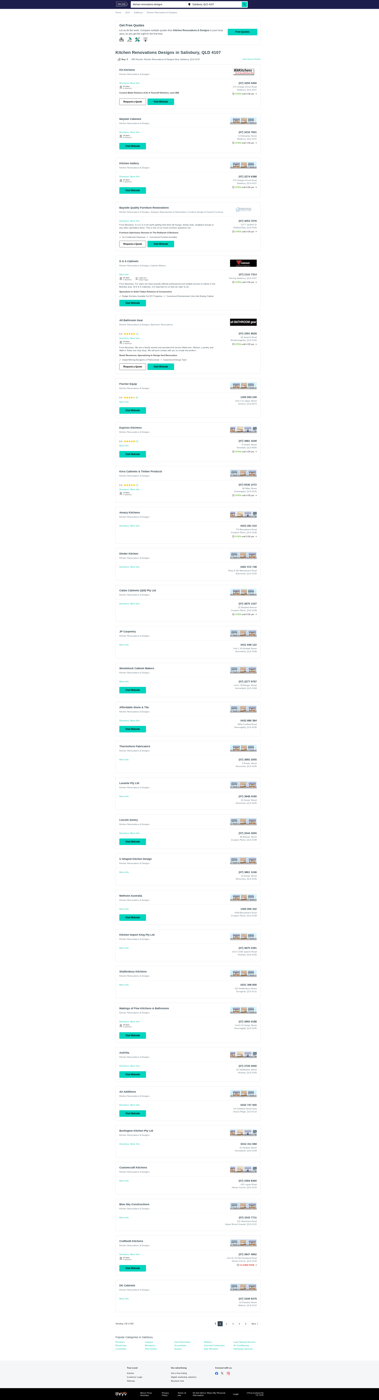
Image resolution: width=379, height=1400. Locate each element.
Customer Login (134, 1377)
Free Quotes (242, 32)
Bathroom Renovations (162, 324)
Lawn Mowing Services (244, 1342)
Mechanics (150, 1345)
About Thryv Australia (146, 1394)
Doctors (178, 1349)
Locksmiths (120, 1349)
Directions (124, 83)
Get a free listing (179, 1373)
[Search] (244, 4)
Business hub (177, 1381)
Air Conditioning (241, 1345)
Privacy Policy (165, 1394)
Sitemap (131, 1381)
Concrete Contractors (214, 1345)
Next (254, 1324)
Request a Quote (132, 101)
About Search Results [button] (252, 59)
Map (123, 59)
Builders (208, 1342)
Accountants (180, 1345)
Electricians (120, 1345)
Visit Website (161, 101)
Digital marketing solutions (183, 1377)
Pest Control (151, 1349)
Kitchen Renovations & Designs (134, 74)
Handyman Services (243, 1349)
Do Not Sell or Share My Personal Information (209, 1394)
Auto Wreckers (211, 1349)
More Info (135, 83)
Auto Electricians (182, 1342)
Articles (130, 1373)
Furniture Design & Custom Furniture (205, 212)
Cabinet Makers (158, 265)
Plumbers (120, 1342)
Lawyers (149, 1342)
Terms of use (182, 1394)
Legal (235, 1394)
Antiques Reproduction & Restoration (168, 212)
